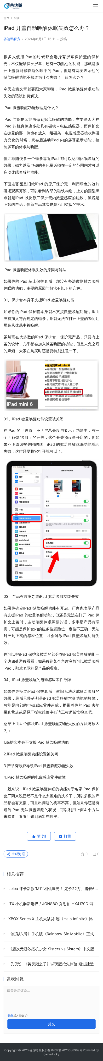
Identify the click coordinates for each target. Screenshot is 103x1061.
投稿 (63, 39)
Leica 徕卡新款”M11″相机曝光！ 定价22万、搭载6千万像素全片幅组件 (53, 888)
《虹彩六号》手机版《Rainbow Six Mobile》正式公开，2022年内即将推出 (53, 933)
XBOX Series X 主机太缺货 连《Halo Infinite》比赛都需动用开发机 (53, 918)
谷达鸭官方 (12, 39)
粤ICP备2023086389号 (66, 1050)
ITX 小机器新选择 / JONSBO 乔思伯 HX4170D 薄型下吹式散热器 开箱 (53, 903)
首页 (6, 18)
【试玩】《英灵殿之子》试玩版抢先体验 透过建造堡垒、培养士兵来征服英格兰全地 (53, 964)
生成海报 (18, 854)
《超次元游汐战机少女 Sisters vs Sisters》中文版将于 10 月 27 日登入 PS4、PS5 (53, 948)
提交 (51, 1024)
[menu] (96, 6)
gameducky (51, 1054)
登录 (10, 1015)
